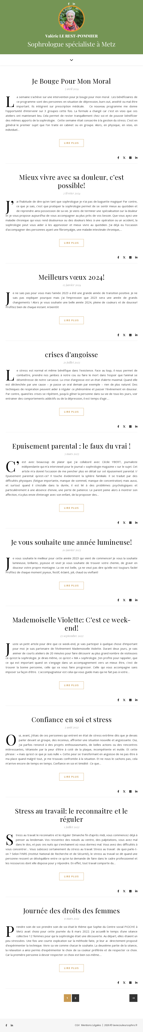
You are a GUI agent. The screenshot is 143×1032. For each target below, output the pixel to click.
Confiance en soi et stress (71, 719)
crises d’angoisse (71, 354)
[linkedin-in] (74, 3)
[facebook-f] (69, 3)
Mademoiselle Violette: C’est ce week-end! (71, 623)
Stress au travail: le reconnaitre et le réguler (71, 814)
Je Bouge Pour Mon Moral (71, 80)
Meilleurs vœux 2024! (71, 276)
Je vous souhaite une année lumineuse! (71, 541)
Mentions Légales (91, 1025)
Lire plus (71, 143)
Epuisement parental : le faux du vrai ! (71, 445)
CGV (77, 1025)
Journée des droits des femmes (71, 910)
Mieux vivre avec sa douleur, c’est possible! (71, 181)
